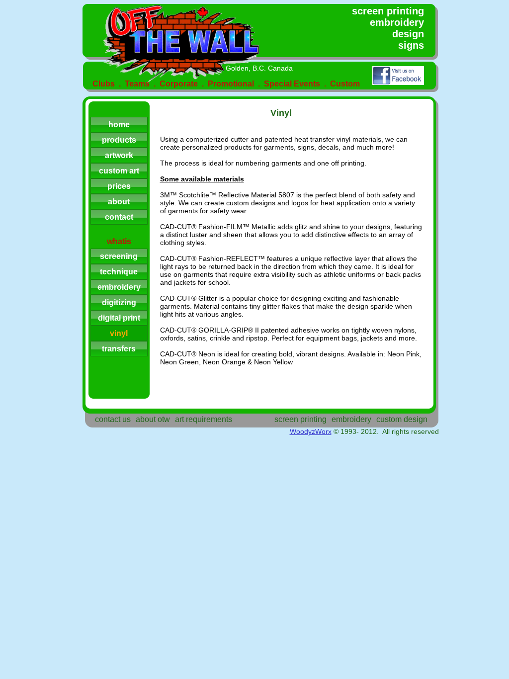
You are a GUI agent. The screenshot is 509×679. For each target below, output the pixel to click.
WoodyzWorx (311, 431)
